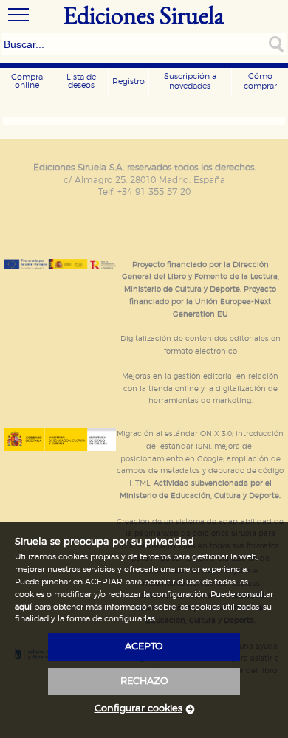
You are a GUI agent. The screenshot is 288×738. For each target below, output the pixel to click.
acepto (144, 647)
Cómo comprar (260, 81)
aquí (23, 607)
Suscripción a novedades (190, 81)
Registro (128, 81)
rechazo (144, 681)
